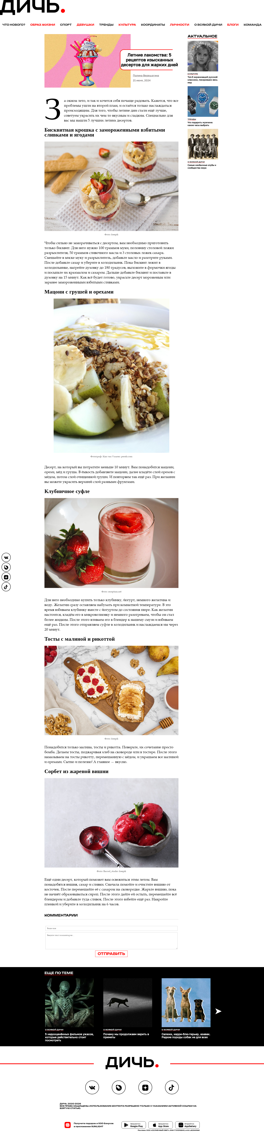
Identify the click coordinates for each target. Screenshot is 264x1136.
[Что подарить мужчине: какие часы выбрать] (203, 101)
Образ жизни (42, 24)
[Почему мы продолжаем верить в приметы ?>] (127, 1002)
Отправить (111, 953)
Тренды (106, 24)
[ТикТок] (6, 586)
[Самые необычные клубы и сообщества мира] (203, 144)
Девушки (85, 24)
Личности (179, 24)
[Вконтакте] (6, 557)
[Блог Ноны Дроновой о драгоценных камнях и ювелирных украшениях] (6, 567)
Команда (253, 24)
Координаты (153, 24)
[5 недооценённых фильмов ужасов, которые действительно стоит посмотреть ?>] (69, 1002)
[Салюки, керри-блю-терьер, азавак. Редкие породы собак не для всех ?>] (186, 1002)
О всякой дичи (208, 24)
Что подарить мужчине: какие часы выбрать (200, 123)
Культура (127, 24)
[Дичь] (32, 14)
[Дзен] (6, 577)
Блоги (233, 24)
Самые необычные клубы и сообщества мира (202, 166)
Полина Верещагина (146, 75)
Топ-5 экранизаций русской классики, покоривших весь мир (203, 80)
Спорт (66, 24)
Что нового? (13, 24)
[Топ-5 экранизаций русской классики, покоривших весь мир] (203, 56)
